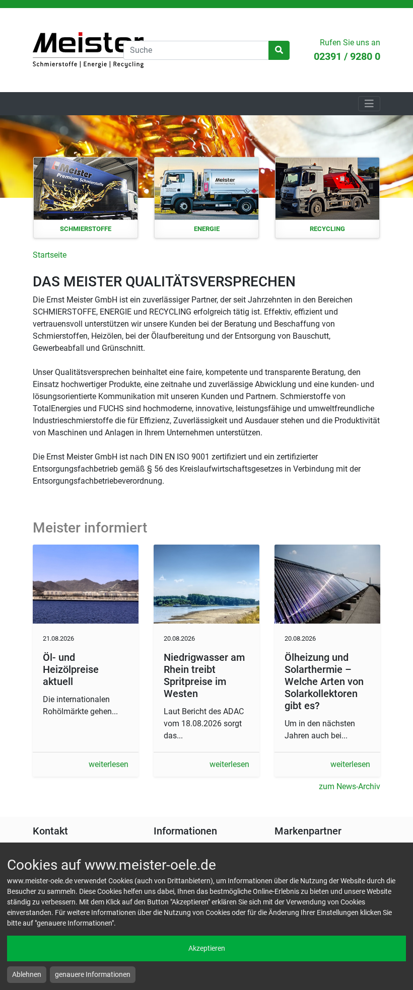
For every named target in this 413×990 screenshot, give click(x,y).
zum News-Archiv (349, 786)
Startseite (88, 50)
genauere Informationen (92, 974)
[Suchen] (279, 50)
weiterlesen (108, 764)
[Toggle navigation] (369, 103)
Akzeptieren (206, 948)
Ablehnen (26, 974)
